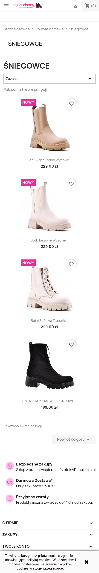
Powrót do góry (74, 439)
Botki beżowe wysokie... (50, 240)
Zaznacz (49, 78)
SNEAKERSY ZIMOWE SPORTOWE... (49, 401)
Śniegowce (25, 44)
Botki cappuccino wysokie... (49, 160)
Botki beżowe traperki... (49, 320)
